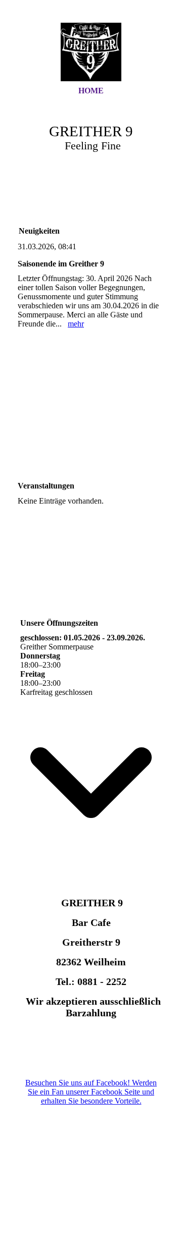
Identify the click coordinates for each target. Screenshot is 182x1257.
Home (91, 90)
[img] (91, 52)
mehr (76, 323)
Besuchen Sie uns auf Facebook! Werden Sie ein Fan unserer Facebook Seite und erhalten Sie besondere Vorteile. (91, 1091)
